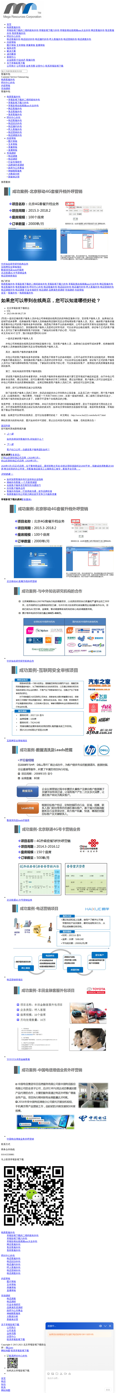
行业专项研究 (15, 162)
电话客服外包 (13, 39)
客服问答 (30, 60)
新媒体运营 (14, 177)
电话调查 (12, 156)
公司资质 (20, 66)
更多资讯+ (15, 455)
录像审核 (30, 45)
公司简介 (11, 66)
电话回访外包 (28, 39)
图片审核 (11, 45)
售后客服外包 (15, 111)
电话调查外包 (84, 39)
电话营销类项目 (9, 276)
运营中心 (40, 66)
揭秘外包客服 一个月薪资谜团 (22, 482)
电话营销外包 (70, 39)
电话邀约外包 (42, 39)
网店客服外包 (98, 30)
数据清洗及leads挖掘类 (12, 270)
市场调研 (5, 88)
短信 (3, 1384)
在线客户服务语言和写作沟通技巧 (24, 485)
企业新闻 (11, 60)
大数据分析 (14, 174)
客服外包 (12, 293)
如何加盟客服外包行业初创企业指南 (25, 479)
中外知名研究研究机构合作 (14, 264)
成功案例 (11, 54)
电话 (3, 1381)
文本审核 (20, 45)
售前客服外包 (18, 33)
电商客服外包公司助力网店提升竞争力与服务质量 (32, 494)
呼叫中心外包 (13, 36)
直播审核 (40, 45)
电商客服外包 (13, 27)
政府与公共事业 (16, 168)
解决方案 (11, 51)
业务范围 (30, 66)
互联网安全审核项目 (11, 267)
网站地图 (5, 1350)
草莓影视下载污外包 (49, 30)
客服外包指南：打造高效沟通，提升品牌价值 (29, 491)
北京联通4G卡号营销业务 (14, 273)
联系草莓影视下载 (54, 66)
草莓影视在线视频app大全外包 (75, 30)
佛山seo (9, 1347)
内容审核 (11, 42)
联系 (3, 1387)
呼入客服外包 (56, 39)
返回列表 (5, 425)
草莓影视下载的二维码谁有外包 (22, 30)
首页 (9, 24)
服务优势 (11, 48)
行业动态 (20, 60)
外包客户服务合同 (16, 488)
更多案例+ (27, 499)
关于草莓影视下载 (16, 63)
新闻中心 (11, 57)
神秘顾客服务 (15, 171)
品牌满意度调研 (16, 165)
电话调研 (12, 159)
